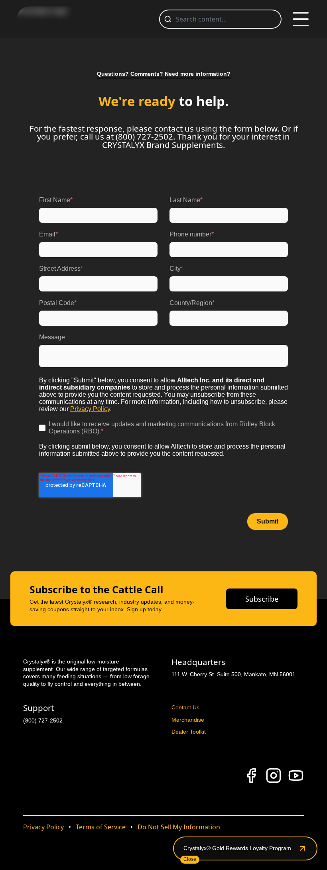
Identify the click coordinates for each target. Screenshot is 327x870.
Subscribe (261, 599)
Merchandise (187, 719)
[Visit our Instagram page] (274, 775)
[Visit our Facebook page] (251, 775)
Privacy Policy (43, 827)
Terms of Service (101, 827)
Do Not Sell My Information (179, 827)
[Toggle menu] (300, 19)
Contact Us (185, 707)
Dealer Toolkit (188, 731)
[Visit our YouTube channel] (296, 775)
